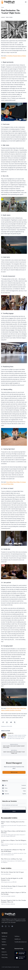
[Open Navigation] (25, 2)
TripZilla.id (4, 939)
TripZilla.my (4, 944)
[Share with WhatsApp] (7, 722)
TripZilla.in (4, 941)
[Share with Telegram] (11, 722)
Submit (14, 811)
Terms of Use (4, 954)
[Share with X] (15, 722)
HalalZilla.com (18, 939)
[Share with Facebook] (3, 722)
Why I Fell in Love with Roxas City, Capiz (11, 859)
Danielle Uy (10, 733)
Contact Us (4, 951)
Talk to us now (14, 772)
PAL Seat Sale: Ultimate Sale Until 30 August (12, 872)
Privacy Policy (5, 957)
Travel (2, 7)
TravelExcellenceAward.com (21, 941)
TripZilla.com (4, 936)
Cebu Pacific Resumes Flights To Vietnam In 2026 (13, 886)
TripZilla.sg (17, 936)
